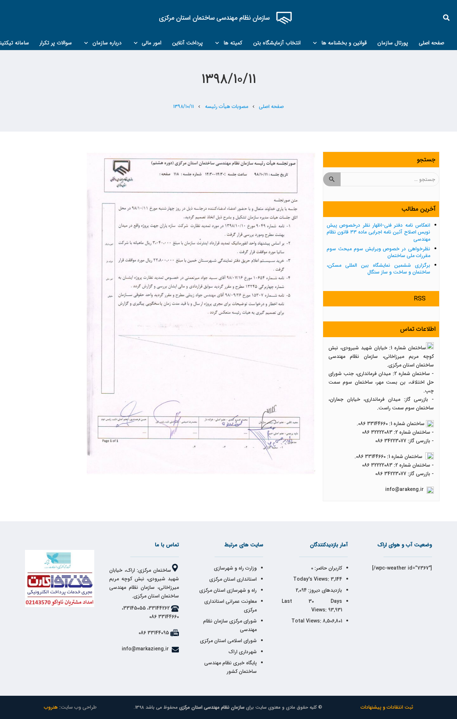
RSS (420, 299)
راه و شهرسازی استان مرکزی (228, 590)
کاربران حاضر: (327, 568)
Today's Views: (312, 579)
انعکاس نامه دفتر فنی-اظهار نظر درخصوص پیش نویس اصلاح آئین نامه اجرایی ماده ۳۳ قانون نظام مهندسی (378, 232)
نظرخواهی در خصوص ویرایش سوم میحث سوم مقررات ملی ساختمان (378, 252)
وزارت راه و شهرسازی (234, 568)
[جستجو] (447, 18)
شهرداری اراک (242, 652)
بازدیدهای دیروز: (324, 590)
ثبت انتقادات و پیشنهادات (387, 707)
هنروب (51, 707)
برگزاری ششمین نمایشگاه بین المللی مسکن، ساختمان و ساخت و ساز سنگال (378, 268)
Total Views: (307, 621)
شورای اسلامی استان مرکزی (228, 641)
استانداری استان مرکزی (233, 579)
